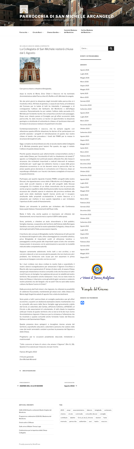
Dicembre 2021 (85, 210)
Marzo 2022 (84, 199)
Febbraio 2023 (85, 156)
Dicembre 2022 (85, 164)
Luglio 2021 (84, 230)
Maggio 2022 (84, 191)
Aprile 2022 (84, 195)
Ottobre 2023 (85, 128)
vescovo (104, 421)
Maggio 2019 (84, 253)
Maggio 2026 (84, 78)
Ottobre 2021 (84, 218)
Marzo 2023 (84, 152)
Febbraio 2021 (85, 242)
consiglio (103, 414)
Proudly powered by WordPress (29, 444)
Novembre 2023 (85, 125)
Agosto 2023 (84, 136)
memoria (64, 421)
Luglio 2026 (84, 74)
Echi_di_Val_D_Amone (85, 418)
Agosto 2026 (84, 70)
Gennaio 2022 (85, 206)
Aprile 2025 (84, 93)
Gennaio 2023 (85, 160)
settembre (82, 421)
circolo (70, 414)
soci (90, 421)
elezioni (98, 418)
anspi (68, 410)
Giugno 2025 (84, 85)
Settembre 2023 (85, 132)
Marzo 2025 (84, 97)
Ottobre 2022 (84, 171)
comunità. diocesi (91, 414)
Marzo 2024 (84, 121)
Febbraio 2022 (85, 203)
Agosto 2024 (84, 113)
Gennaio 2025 (85, 101)
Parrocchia (23, 32)
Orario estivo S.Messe (26, 422)
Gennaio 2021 (85, 246)
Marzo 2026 (84, 81)
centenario (107, 410)
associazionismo (78, 410)
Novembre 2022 (85, 167)
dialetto (72, 418)
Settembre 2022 (85, 175)
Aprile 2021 (84, 238)
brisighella (98, 410)
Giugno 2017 (84, 257)
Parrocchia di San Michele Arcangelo (67, 16)
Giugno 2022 (84, 187)
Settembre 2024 (85, 109)
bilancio (89, 410)
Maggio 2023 (84, 144)
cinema (63, 414)
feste (105, 418)
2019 (62, 410)
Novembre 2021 (85, 214)
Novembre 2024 (85, 105)
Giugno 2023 (84, 140)
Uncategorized (29, 371)
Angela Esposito (42, 46)
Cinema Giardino (53, 32)
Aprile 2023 (84, 148)
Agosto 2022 (84, 179)
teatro (96, 421)
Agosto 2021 (84, 226)
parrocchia (73, 421)
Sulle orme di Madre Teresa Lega (30, 426)
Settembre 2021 (85, 222)
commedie (79, 414)
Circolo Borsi (37, 32)
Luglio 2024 (84, 117)
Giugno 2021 (84, 234)
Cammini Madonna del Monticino (70, 31)
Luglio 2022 (84, 183)
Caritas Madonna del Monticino (87, 31)
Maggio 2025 (84, 89)
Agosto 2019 (84, 249)
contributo (64, 418)
